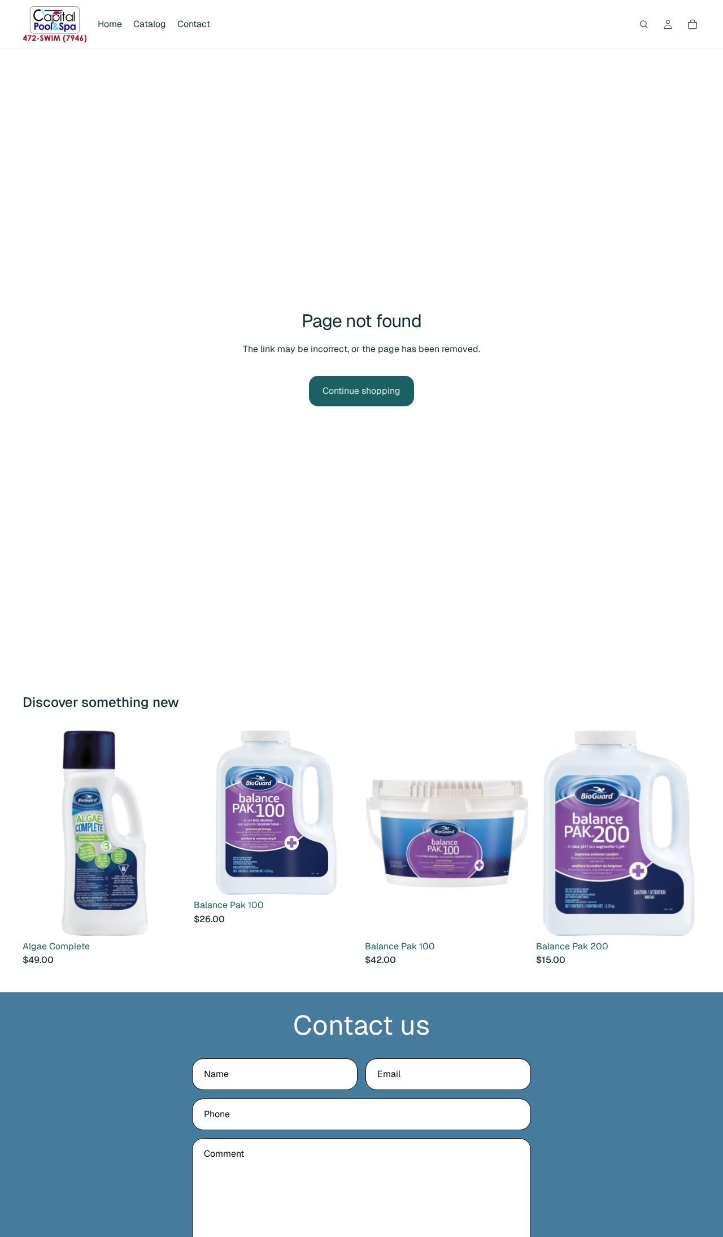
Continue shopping (361, 391)
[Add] (169, 918)
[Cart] (692, 24)
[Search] (643, 24)
